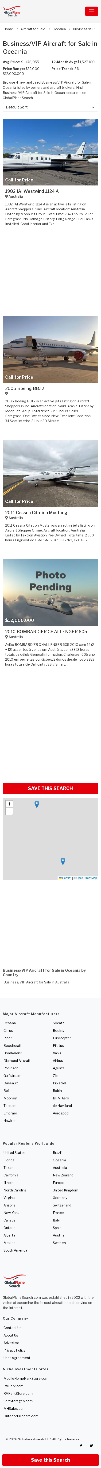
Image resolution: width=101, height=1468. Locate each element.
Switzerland (62, 1205)
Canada (10, 1220)
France (58, 1213)
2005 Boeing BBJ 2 (24, 388)
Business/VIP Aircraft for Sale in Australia (36, 982)
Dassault (11, 1083)
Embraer (10, 1113)
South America (15, 1250)
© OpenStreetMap (85, 878)
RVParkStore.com (18, 1393)
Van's (57, 1053)
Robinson (11, 1068)
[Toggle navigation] (91, 11)
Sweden (59, 1243)
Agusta (59, 1068)
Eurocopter (62, 1038)
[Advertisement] (50, 726)
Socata (58, 1023)
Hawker (10, 1121)
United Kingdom (65, 1190)
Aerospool (61, 1113)
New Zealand (63, 1175)
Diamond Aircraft (17, 1061)
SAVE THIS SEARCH (50, 788)
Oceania (59, 1160)
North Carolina (15, 1190)
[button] (37, 804)
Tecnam (10, 1106)
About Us (11, 1335)
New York (11, 1213)
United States (15, 1153)
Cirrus (8, 1031)
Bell (7, 1091)
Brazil (57, 1153)
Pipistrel (59, 1083)
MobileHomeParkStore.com (26, 1378)
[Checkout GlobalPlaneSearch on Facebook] (81, 1445)
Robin (57, 1091)
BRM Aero (61, 1098)
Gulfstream (12, 1076)
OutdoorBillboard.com (21, 1416)
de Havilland (62, 1106)
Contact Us (12, 1328)
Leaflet (66, 878)
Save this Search (50, 1460)
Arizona (10, 1205)
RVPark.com (13, 1386)
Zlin (55, 1076)
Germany (60, 1198)
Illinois (8, 1183)
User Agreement (17, 1358)
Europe (58, 1183)
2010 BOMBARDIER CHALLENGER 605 (46, 631)
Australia (60, 1168)
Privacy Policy (14, 1350)
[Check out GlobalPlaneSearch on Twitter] (91, 1445)
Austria (58, 1235)
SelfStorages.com (18, 1401)
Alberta (9, 1235)
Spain (57, 1228)
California (11, 1175)
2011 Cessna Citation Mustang (36, 512)
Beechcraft (13, 1046)
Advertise (11, 1343)
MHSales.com (15, 1408)
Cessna (10, 1023)
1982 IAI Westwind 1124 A (32, 191)
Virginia (9, 1198)
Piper (8, 1038)
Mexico (10, 1243)
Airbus (58, 1061)
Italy (56, 1220)
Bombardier (13, 1053)
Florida (9, 1160)
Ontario (10, 1228)
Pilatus (58, 1046)
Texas (8, 1168)
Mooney (10, 1098)
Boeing (58, 1031)
